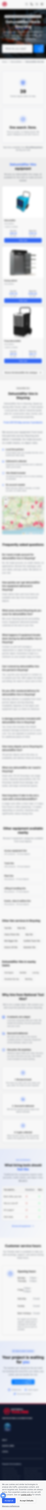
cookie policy (26, 1494)
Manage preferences (10, 1506)
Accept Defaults (26, 1500)
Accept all (9, 1500)
